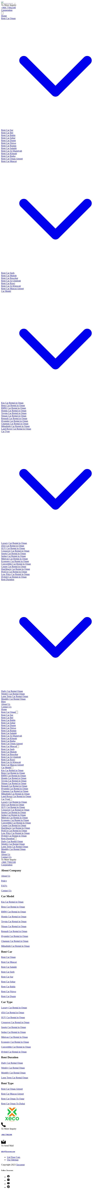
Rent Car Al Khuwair (11, 286)
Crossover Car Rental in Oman (15, 551)
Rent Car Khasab (9, 153)
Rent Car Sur (7, 130)
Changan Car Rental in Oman (14, 423)
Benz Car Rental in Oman (13, 405)
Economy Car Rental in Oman (15, 561)
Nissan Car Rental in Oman (13, 416)
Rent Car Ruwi (8, 283)
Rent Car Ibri (7, 132)
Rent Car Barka (8, 156)
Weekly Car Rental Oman (13, 694)
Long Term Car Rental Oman (14, 696)
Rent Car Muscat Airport (12, 288)
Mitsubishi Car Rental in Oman (15, 426)
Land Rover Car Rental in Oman (16, 429)
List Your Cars (13, 1157)
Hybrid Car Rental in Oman (14, 577)
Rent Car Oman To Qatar (12, 1098)
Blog (3, 701)
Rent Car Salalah (9, 148)
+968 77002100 (8, 7)
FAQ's (4, 885)
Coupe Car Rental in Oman (13, 566)
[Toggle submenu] (17, 712)
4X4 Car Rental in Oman (12, 545)
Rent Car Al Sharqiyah (11, 151)
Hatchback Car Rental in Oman (15, 569)
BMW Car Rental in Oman (13, 408)
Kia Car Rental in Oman (12, 403)
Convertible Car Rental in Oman (16, 564)
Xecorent (20, 1164)
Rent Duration (7, 838)
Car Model (6, 767)
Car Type (5, 799)
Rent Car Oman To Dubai (13, 1103)
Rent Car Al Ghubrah (11, 281)
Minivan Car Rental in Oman (14, 558)
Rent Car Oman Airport (12, 158)
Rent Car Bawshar (9, 278)
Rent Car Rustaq (8, 145)
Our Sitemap (12, 1160)
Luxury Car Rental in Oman (14, 543)
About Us (5, 704)
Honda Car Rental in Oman (13, 410)
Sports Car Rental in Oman (13, 553)
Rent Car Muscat (9, 746)
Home (4, 16)
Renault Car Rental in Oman (14, 418)
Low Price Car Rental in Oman (15, 574)
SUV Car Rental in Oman (13, 548)
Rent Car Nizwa (8, 143)
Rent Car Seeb (7, 273)
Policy (4, 881)
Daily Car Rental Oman (12, 691)
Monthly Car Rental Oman (13, 699)
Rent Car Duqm (8, 140)
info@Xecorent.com (8, 1151)
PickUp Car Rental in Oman (14, 571)
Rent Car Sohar (8, 138)
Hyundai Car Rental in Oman (14, 421)
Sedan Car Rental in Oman (13, 556)
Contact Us (6, 707)
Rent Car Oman (8, 712)
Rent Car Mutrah (9, 275)
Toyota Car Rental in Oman (13, 413)
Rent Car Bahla (8, 135)
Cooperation (6, 10)
